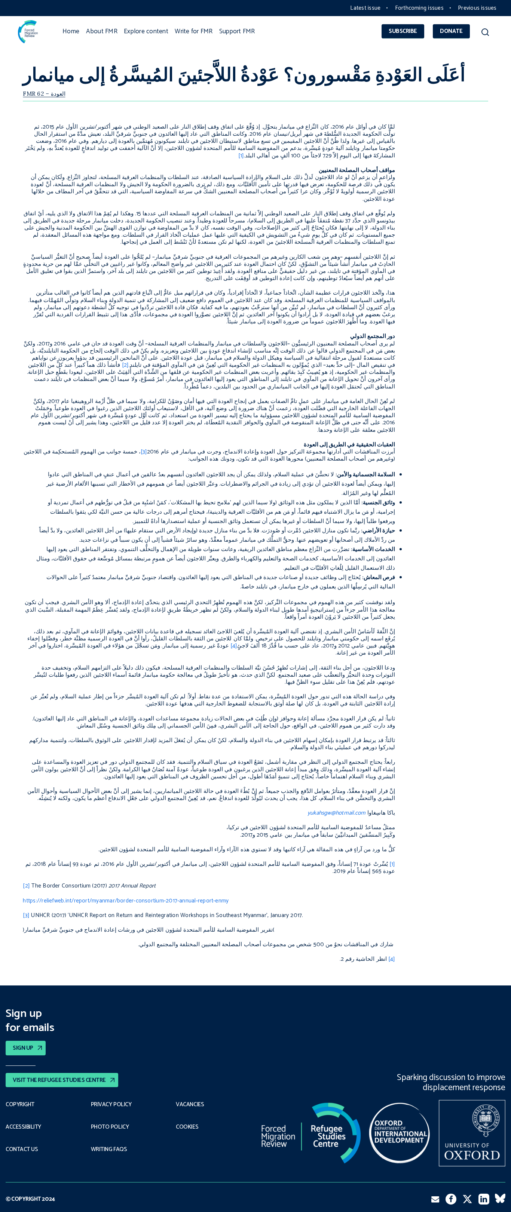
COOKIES (187, 1127)
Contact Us (22, 1149)
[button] (485, 33)
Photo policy (110, 1127)
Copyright (20, 1104)
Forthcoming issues (419, 8)
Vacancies (190, 1104)
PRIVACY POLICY (111, 1104)
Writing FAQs (109, 1149)
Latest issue (365, 8)
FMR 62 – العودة (44, 93)
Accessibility (23, 1127)
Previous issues (477, 8)
